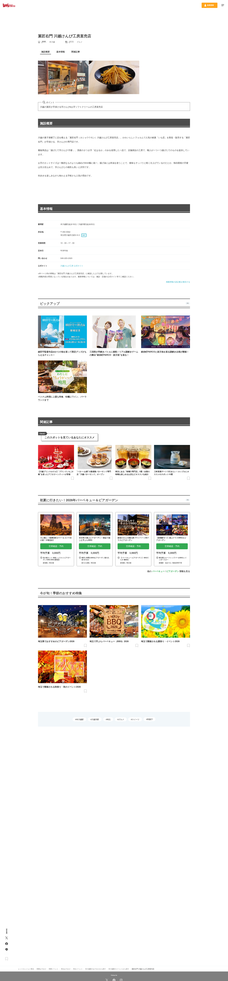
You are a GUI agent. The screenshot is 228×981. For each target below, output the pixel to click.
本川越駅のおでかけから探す (95, 969)
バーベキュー (158, 571)
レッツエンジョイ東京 (26, 969)
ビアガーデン (172, 571)
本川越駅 (80, 719)
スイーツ (135, 719)
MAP (83, 235)
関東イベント (53, 969)
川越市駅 (95, 719)
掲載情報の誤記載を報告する (178, 281)
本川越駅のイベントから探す (118, 969)
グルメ (121, 719)
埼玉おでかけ (65, 969)
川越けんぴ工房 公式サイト (71, 265)
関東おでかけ (41, 969)
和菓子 (150, 719)
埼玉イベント (78, 969)
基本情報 (46, 208)
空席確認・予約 (56, 546)
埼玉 (109, 719)
